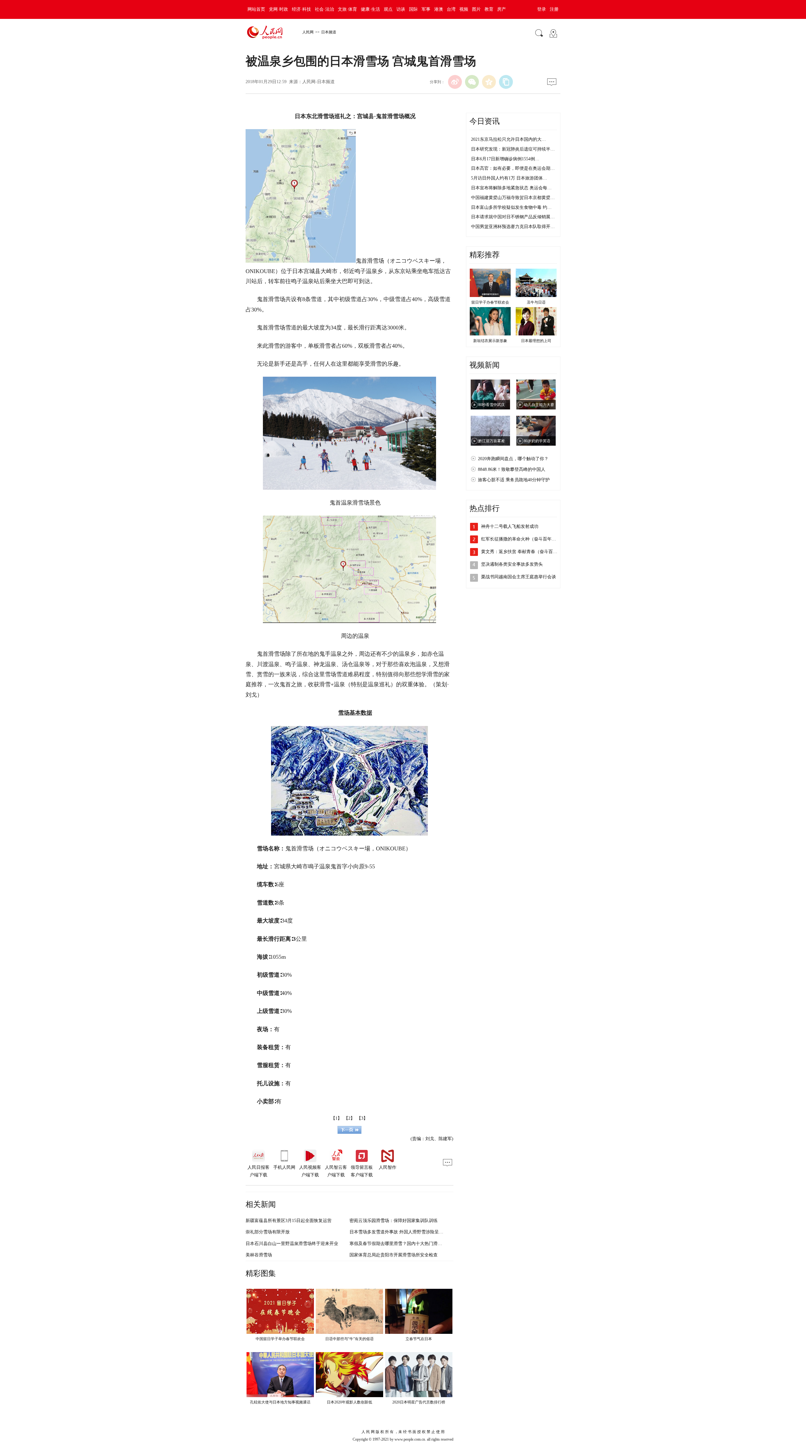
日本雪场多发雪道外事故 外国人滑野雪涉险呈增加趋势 (403, 1232)
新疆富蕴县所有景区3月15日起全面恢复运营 (289, 1220)
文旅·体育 (347, 9)
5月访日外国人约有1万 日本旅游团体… (509, 178)
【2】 (349, 1118)
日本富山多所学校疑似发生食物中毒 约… (511, 207)
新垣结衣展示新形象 (490, 341)
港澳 (438, 9)
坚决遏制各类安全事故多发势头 (512, 564)
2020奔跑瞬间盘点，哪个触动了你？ (513, 458)
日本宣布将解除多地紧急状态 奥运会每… (511, 188)
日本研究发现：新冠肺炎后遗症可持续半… (513, 149)
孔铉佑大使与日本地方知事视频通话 (280, 1402)
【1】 (336, 1118)
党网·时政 (278, 9)
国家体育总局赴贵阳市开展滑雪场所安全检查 (393, 1255)
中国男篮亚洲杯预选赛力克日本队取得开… (513, 226)
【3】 (362, 1118)
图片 (476, 9)
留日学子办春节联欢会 (490, 302)
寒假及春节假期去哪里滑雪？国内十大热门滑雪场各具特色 (406, 1243)
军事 (426, 9)
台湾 (451, 9)
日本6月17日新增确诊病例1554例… (505, 159)
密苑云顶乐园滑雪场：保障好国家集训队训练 (393, 1220)
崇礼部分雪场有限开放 (268, 1232)
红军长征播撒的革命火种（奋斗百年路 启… (523, 539)
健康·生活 (370, 9)
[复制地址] (506, 82)
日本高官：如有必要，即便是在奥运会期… (513, 168)
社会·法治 (324, 9)
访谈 (400, 9)
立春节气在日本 (419, 1339)
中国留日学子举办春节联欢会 (280, 1339)
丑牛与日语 (536, 302)
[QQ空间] (489, 82)
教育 (489, 9)
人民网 (308, 32)
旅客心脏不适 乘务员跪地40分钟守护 (514, 479)
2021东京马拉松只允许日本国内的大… (508, 139)
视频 (463, 9)
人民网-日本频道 (318, 81)
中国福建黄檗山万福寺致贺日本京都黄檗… (513, 197)
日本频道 (328, 32)
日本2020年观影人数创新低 (349, 1402)
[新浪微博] (455, 82)
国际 (413, 9)
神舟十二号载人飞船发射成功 (509, 526)
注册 (554, 9)
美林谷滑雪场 (259, 1255)
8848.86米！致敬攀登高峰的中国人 (511, 469)
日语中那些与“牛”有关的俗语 (349, 1339)
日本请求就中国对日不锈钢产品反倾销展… (513, 216)
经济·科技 (301, 9)
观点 (388, 9)
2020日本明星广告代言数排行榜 (418, 1402)
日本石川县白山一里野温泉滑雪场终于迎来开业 (292, 1243)
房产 (501, 9)
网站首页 (256, 9)
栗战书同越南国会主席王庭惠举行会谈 (518, 576)
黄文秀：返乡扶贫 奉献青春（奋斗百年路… (523, 551)
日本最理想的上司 (536, 341)
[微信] (472, 82)
